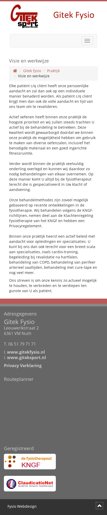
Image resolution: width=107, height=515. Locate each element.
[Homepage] (15, 70)
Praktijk (53, 70)
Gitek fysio (32, 70)
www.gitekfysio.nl (26, 352)
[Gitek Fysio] (53, 15)
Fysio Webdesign (22, 506)
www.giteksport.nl (26, 357)
